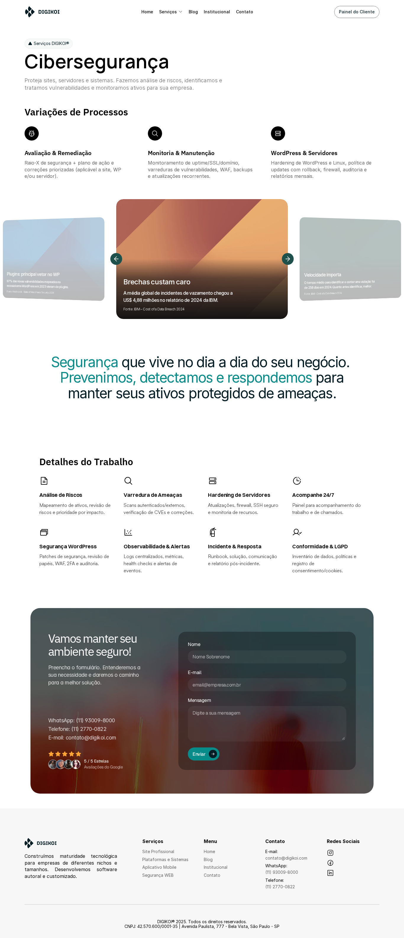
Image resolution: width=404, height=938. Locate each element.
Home (209, 851)
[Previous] (116, 259)
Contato (212, 875)
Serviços (168, 11)
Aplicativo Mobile (159, 867)
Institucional (215, 867)
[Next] (288, 259)
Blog (208, 859)
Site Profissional (158, 851)
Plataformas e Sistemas (165, 859)
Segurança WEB (158, 875)
